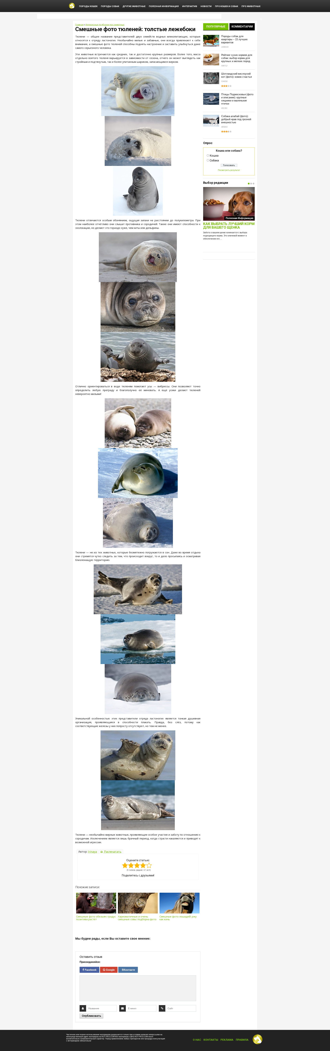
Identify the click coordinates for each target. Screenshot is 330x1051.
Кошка (214, 155)
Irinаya (92, 851)
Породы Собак (110, 6)
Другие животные (134, 6)
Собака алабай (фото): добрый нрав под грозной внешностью (236, 119)
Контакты (211, 1039)
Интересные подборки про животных (105, 24)
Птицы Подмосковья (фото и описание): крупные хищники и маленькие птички (237, 99)
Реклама (227, 1039)
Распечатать (112, 851)
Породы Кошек (88, 6)
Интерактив (189, 6)
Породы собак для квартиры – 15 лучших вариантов (234, 39)
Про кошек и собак (226, 6)
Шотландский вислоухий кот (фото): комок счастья (236, 75)
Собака (214, 160)
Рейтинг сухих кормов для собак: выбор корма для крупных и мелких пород (236, 58)
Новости (206, 6)
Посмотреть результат (229, 170)
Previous (206, 203)
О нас (197, 1039)
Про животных (250, 6)
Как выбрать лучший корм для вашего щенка (229, 225)
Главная (79, 24)
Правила (242, 1039)
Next (251, 203)
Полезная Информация (164, 6)
